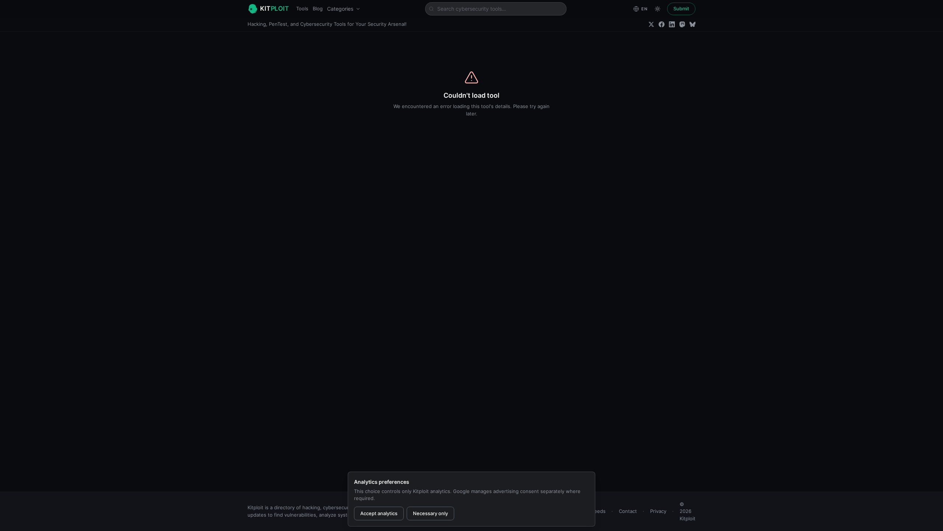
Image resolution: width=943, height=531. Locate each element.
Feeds (599, 511)
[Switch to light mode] (657, 9)
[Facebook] (662, 24)
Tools (302, 8)
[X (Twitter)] (651, 24)
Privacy (658, 511)
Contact (628, 511)
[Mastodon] (682, 24)
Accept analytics (378, 513)
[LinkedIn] (672, 24)
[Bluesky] (692, 24)
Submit (681, 8)
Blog (318, 8)
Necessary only (430, 513)
